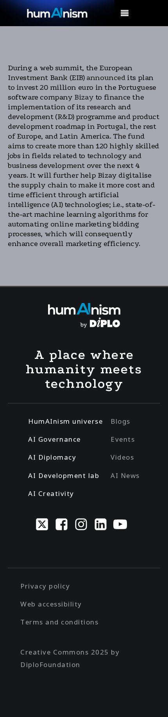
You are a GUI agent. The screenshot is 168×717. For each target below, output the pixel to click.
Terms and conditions (59, 621)
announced (105, 77)
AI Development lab (63, 475)
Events (123, 439)
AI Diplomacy (52, 457)
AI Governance (54, 439)
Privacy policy (45, 585)
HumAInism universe (65, 421)
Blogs (120, 421)
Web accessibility (51, 603)
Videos (122, 457)
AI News (125, 475)
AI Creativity (51, 493)
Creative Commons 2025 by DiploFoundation (70, 658)
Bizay (83, 97)
